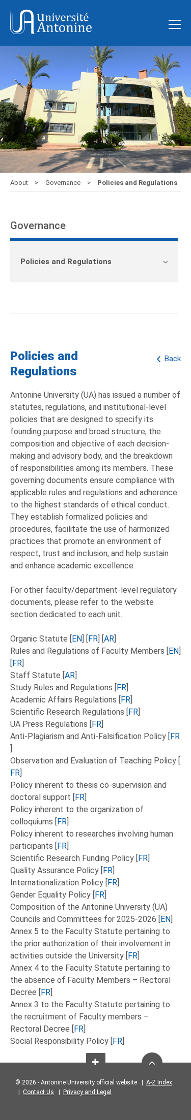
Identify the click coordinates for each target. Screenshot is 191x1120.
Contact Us (38, 1092)
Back (173, 358)
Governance (63, 182)
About (20, 182)
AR (109, 639)
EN (77, 639)
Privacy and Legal (87, 1092)
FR (93, 639)
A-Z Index (159, 1082)
